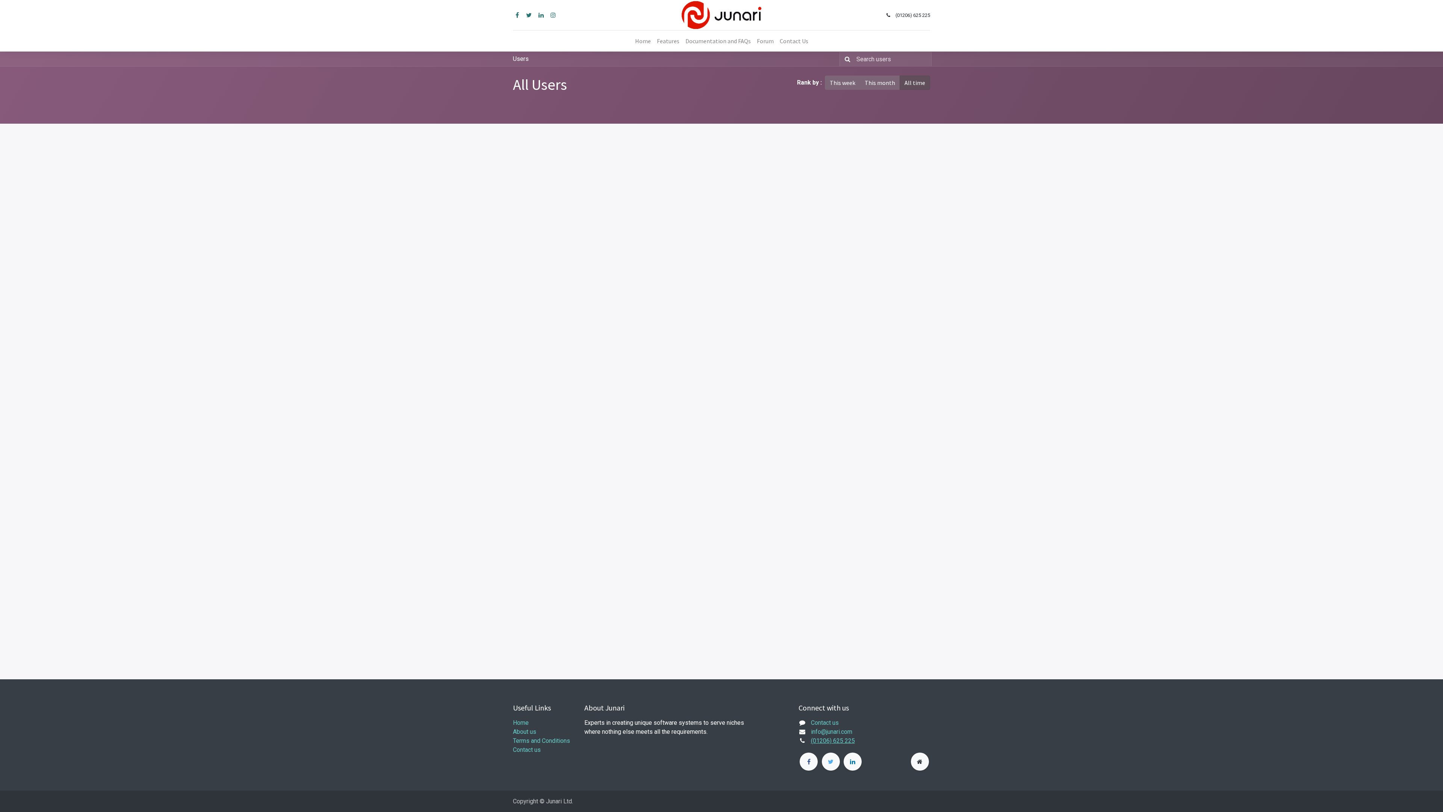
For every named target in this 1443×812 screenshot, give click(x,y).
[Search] (846, 59)
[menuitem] (643, 40)
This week (842, 82)
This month (880, 82)
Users (521, 58)
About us (524, 731)
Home (521, 722)
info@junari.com (831, 731)
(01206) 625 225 (833, 740)
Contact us (527, 749)
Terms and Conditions (541, 740)
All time (915, 82)
